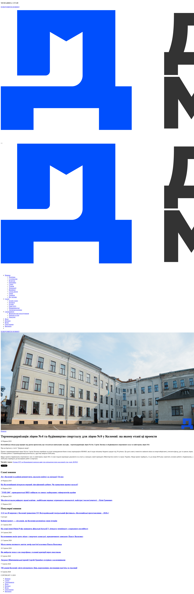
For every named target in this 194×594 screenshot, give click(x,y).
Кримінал (12, 290)
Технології (12, 288)
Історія (11, 304)
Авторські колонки (15, 310)
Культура (12, 281)
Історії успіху (13, 301)
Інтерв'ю (12, 302)
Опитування (9, 324)
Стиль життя (13, 291)
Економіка (12, 282)
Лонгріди (12, 317)
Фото (6, 319)
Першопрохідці (14, 308)
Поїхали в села (14, 315)
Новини (7, 275)
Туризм (11, 286)
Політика (12, 277)
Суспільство (13, 279)
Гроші (11, 293)
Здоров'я (12, 295)
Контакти (8, 326)
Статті (7, 299)
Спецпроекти (9, 312)
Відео (7, 322)
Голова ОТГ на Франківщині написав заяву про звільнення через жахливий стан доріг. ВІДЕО (45, 462)
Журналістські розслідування (19, 313)
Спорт (11, 284)
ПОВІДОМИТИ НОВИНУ (10, 7)
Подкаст (8, 321)
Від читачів (13, 297)
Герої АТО (12, 306)
